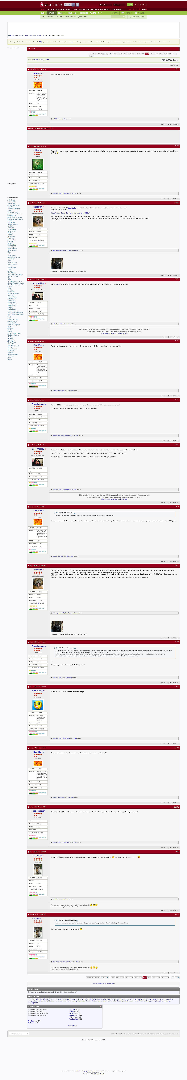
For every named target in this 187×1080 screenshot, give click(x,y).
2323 (124, 53)
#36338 (177, 506)
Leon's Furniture (12, 264)
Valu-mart (10, 352)
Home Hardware (12, 248)
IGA (8, 254)
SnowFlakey (66, 193)
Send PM (163, 124)
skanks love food (105, 1001)
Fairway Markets (12, 224)
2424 (151, 53)
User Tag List (31, 48)
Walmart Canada (12, 354)
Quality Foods (11, 309)
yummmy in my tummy (157, 1001)
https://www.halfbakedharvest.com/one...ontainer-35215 (70, 213)
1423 (115, 53)
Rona (9, 318)
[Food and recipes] (136, 9)
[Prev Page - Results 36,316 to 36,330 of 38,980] (110, 54)
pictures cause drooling (83, 1001)
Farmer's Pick (11, 229)
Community (58, 17)
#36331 (177, 69)
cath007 (55, 118)
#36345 (177, 914)
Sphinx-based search (99, 1073)
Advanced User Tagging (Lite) (82, 1071)
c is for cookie (59, 999)
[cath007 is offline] (38, 870)
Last (91, 56)
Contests (89, 9)
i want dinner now (157, 999)
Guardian (10, 241)
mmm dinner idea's (60, 1001)
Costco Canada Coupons (15, 219)
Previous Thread (98, 984)
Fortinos (10, 234)
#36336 (177, 399)
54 (38, 425)
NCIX (9, 288)
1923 (120, 53)
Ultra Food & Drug (13, 345)
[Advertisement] (68, 137)
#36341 (177, 686)
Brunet (9, 210)
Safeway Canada (12, 319)
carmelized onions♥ (70, 999)
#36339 (177, 565)
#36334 (177, 279)
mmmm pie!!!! (71, 1001)
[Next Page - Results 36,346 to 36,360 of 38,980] (175, 54)
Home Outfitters (12, 250)
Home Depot (11, 247)
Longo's (9, 269)
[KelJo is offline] (38, 164)
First (107, 54)
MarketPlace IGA (12, 276)
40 (38, 889)
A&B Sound (11, 200)
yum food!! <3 (144, 1001)
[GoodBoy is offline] (38, 84)
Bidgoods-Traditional (13, 209)
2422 (142, 53)
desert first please (83, 999)
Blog (43, 13)
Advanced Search (138, 17)
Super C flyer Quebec (14, 333)
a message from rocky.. (46, 999)
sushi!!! (125, 1001)
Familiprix (10, 226)
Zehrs (9, 357)
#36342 (177, 747)
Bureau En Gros (12, 212)
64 (38, 314)
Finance (96, 9)
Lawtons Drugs (12, 262)
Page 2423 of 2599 (96, 53)
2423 (147, 53)
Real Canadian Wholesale (15, 314)
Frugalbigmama (39, 404)
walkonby (55, 193)
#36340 (177, 641)
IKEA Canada (11, 255)
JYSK (9, 260)
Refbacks (31, 1023)
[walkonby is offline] (38, 221)
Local (128, 13)
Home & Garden (117, 9)
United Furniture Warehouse (12, 350)
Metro (9, 279)
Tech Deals (60, 9)
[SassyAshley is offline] (38, 296)
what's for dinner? (134, 1001)
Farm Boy (10, 228)
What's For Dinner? (41, 60)
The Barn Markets (13, 335)
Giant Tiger (10, 238)
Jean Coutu (11, 259)
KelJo (38, 150)
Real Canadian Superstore (15, 312)
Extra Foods (11, 222)
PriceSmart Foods (13, 304)
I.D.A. (9, 252)
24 (38, 240)
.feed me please (33, 999)
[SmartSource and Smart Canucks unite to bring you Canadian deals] (16, 188)
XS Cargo (10, 356)
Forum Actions (70, 17)
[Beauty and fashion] (133, 9)
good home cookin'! (105, 999)
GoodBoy (38, 73)
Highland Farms (12, 245)
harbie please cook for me (120, 999)
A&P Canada (11, 202)
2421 (138, 53)
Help (137, 5)
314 (39, 183)
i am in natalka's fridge (137, 999)
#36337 (177, 444)
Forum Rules (72, 1026)
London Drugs (11, 267)
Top (100, 13)
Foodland (10, 233)
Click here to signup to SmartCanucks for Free (40, 128)
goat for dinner (94, 999)
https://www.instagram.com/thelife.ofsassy (114, 333)
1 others (74, 193)
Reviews (103, 9)
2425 (156, 53)
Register (143, 5)
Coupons (68, 9)
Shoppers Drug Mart (13, 325)
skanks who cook (116, 1001)
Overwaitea (11, 292)
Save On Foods (12, 321)
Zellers (9, 359)
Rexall (9, 316)
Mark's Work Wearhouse (15, 274)
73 (38, 728)
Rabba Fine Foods (13, 311)
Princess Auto (11, 305)
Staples (9, 330)
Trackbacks (73, 1019)
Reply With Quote (174, 124)
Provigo (9, 307)
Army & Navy (11, 203)
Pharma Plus (11, 300)
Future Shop (11, 236)
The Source (11, 340)
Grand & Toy (11, 240)
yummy (167, 1001)
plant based (95, 1001)
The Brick (10, 338)
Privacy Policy (172, 1034)
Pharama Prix (11, 299)
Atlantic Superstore (13, 205)
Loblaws (10, 266)
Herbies (9, 243)
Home (48, 9)
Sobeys (9, 326)
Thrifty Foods (11, 342)
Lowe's (9, 271)
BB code (72, 1009)
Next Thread (109, 984)
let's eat (50, 1001)
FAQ (43, 17)
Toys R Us (10, 344)
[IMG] (71, 1013)
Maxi (8, 278)
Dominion (10, 221)
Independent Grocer (13, 257)
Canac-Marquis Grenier (14, 214)
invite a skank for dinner (39, 1001)
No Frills (10, 290)
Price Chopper (11, 302)
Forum (52, 13)
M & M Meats (11, 273)
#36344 (177, 851)
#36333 (177, 202)
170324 (171, 59)
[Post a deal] (144, 9)
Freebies (81, 9)
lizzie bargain (56, 250)
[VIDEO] (72, 1015)
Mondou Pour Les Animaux (15, 283)
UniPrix (9, 347)
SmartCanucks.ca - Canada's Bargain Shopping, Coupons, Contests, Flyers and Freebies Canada (143, 1034)
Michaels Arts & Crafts (14, 281)
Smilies (72, 1011)
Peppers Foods (12, 297)
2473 (165, 53)
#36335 (177, 341)
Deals (53, 9)
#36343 (177, 806)
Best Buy (10, 207)
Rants (109, 9)
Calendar (49, 17)
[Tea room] (130, 9)
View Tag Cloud (33, 1003)
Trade (142, 13)
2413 (133, 53)
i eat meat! (147, 999)
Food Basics (11, 231)
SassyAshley (63, 118)
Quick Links (82, 17)
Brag (116, 13)
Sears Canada (11, 323)
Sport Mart (10, 328)
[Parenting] (139, 9)
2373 (129, 53)
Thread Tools (173, 65)
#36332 (177, 146)
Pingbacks (31, 1021)
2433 (160, 53)
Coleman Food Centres (14, 217)
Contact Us (114, 1034)
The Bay (10, 337)
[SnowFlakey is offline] (38, 705)
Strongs (9, 331)
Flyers (74, 9)
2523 (169, 53)
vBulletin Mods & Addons (96, 1071)
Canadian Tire (11, 215)
